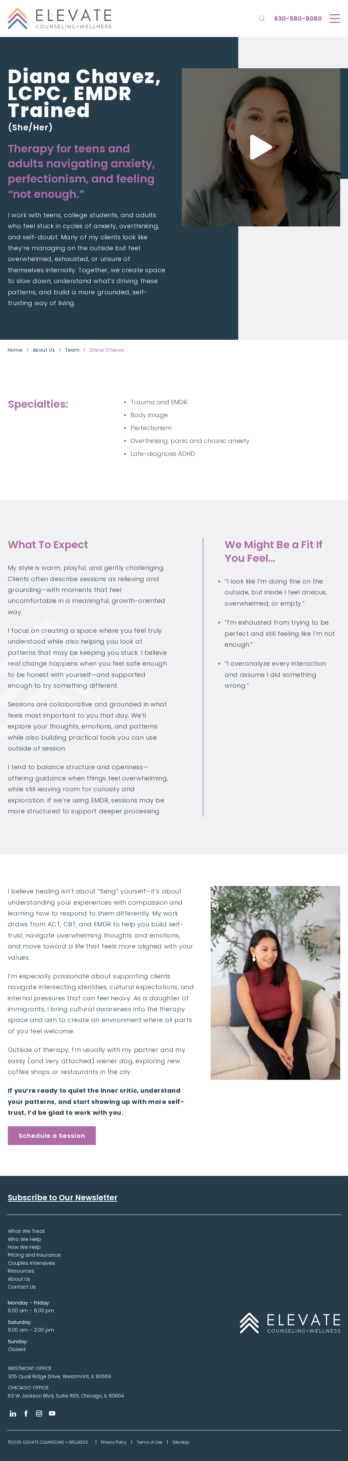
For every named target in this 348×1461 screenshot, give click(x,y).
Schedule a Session (52, 1135)
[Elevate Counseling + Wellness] (59, 18)
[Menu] (335, 18)
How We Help (24, 1247)
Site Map (180, 1442)
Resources (21, 1271)
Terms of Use (149, 1442)
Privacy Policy (113, 1442)
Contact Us (22, 1286)
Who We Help (24, 1239)
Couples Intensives (31, 1263)
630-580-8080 (298, 19)
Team (72, 350)
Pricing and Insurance (34, 1255)
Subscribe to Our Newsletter (63, 1197)
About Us (44, 350)
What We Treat (26, 1231)
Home (15, 350)
